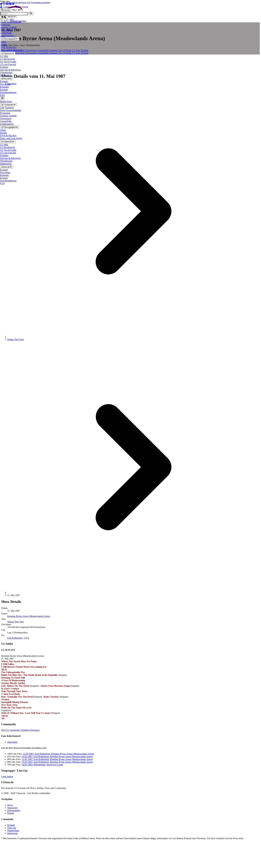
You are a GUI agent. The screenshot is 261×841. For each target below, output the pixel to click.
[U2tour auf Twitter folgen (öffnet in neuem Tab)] (1, 4)
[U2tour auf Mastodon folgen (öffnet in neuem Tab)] (13, 4)
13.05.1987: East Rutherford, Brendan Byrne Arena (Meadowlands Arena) (57, 759)
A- (2, 20)
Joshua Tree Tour (15, 339)
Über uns (11, 828)
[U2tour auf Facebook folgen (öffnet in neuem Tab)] (7, 4)
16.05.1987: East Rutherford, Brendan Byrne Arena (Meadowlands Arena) (57, 756)
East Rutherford (15, 638)
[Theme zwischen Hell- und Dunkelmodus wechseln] (4, 17)
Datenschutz (13, 830)
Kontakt (11, 825)
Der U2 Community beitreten (15, 730)
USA (26, 638)
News (9, 101)
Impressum (12, 833)
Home (3, 101)
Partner (10, 813)
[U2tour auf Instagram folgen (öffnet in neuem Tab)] (4, 4)
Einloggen (35, 730)
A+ (7, 20)
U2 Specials (6, 53)
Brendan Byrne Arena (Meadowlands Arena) (28, 616)
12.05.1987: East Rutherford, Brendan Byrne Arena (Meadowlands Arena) (58, 754)
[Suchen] (31, 13)
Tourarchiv (12, 807)
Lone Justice (7, 776)
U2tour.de (5, 78)
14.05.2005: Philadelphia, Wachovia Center (42, 764)
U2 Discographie (8, 39)
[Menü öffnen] (2, 98)
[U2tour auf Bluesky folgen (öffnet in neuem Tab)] (10, 4)
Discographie (13, 810)
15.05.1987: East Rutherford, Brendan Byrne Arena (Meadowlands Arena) (57, 762)
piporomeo (12, 742)
